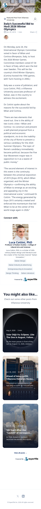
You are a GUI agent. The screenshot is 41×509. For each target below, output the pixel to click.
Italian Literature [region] (27, 273)
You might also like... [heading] (20, 294)
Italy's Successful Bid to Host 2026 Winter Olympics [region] (19, 26)
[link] (6, 37)
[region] (20, 128)
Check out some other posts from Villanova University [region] (20, 301)
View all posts (20, 453)
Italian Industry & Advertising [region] (20, 265)
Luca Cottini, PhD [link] (20, 242)
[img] (6, 37)
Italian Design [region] (20, 261)
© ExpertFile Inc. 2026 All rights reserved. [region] (20, 502)
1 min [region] (20, 32)
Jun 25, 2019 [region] (11, 32)
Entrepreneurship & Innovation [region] (20, 269)
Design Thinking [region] (12, 273)
